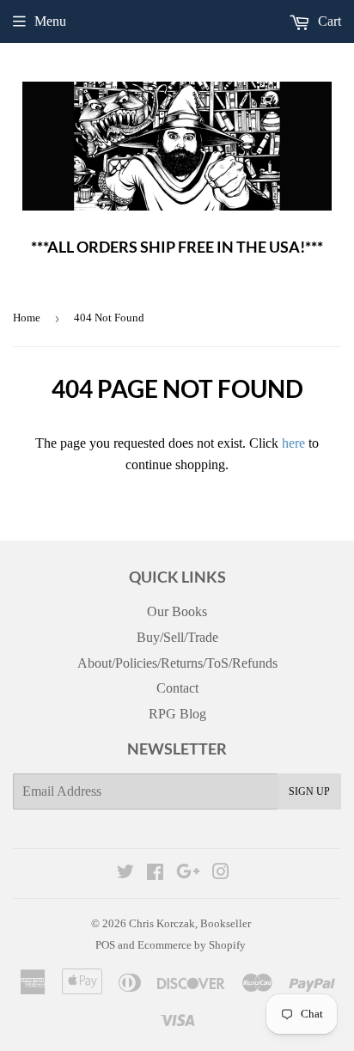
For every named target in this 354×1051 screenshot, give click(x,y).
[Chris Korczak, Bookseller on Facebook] (155, 873)
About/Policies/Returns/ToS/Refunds (177, 663)
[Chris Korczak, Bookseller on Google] (188, 873)
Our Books (177, 611)
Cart (327, 21)
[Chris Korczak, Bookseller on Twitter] (125, 873)
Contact (177, 688)
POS (105, 944)
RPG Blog (177, 713)
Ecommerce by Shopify (191, 944)
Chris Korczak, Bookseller (190, 923)
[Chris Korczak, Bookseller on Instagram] (220, 873)
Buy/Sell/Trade (177, 637)
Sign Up (309, 791)
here (293, 443)
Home (26, 317)
